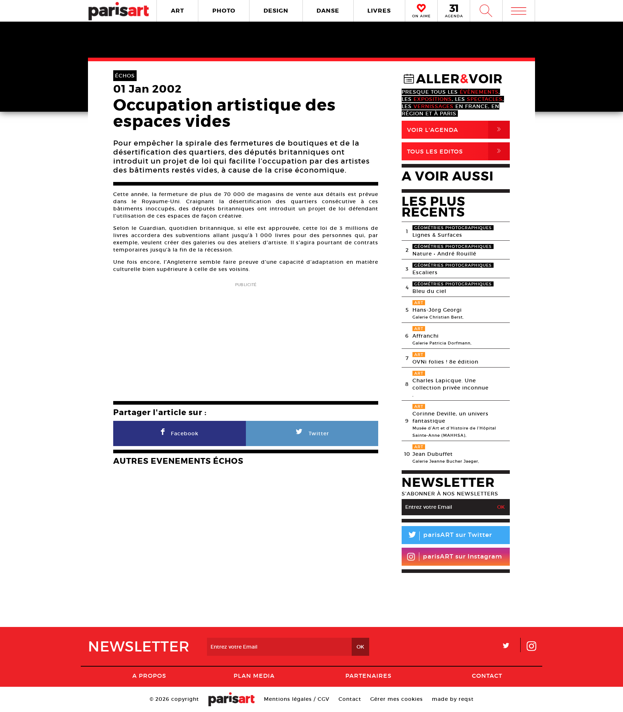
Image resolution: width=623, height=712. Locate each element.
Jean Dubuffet (432, 454)
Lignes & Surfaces (437, 235)
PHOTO (223, 10)
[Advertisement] (245, 339)
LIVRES (379, 10)
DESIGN (276, 10)
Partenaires (368, 675)
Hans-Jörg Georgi (437, 310)
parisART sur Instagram (462, 556)
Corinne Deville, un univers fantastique (450, 417)
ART (177, 10)
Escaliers (425, 272)
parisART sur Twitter (449, 536)
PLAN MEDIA (254, 675)
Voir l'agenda (455, 129)
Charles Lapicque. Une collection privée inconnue (450, 384)
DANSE (328, 10)
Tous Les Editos (455, 151)
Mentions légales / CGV (297, 699)
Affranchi (425, 336)
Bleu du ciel (429, 291)
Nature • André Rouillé (444, 253)
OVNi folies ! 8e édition (445, 362)
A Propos (149, 675)
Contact (487, 675)
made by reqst (453, 699)
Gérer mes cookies (396, 699)
